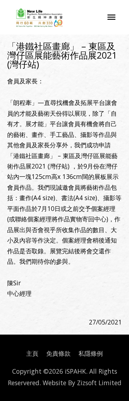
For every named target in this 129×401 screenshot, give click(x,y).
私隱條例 (90, 353)
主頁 (32, 353)
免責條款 (58, 353)
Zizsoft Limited (99, 382)
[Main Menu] (111, 17)
